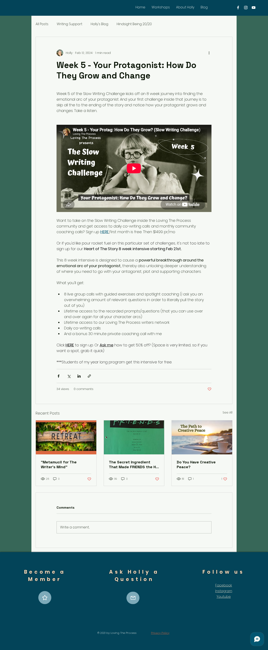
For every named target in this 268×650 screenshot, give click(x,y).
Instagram (223, 591)
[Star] (44, 597)
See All (227, 412)
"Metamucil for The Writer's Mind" (59, 464)
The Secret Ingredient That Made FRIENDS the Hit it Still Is (134, 464)
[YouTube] (253, 7)
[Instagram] (246, 7)
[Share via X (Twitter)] (69, 376)
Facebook (223, 585)
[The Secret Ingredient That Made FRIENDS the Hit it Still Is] (134, 437)
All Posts (42, 24)
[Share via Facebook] (59, 376)
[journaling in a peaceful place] (202, 437)
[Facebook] (238, 7)
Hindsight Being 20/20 (134, 24)
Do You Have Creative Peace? (196, 464)
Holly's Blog (99, 24)
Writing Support (69, 24)
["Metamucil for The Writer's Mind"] (66, 437)
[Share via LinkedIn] (79, 376)
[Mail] (132, 598)
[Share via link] (89, 376)
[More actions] (208, 52)
